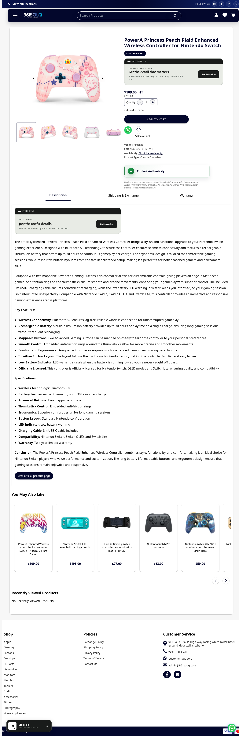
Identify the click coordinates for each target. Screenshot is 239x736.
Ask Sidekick (209, 74)
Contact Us (90, 664)
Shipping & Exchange (123, 195)
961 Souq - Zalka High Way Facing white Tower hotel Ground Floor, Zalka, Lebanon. (201, 643)
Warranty (186, 195)
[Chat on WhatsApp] (232, 728)
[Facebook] (221, 4)
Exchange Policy (93, 642)
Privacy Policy (91, 653)
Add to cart (156, 119)
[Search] (175, 15)
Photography (12, 708)
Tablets (8, 686)
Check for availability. (150, 153)
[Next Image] (102, 78)
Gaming (9, 647)
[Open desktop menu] (15, 15)
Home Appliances (15, 713)
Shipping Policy (93, 647)
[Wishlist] (224, 15)
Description (58, 195)
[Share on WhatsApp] (128, 130)
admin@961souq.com (182, 665)
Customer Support (180, 658)
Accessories (11, 697)
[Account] (216, 15)
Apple (7, 642)
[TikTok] (228, 4)
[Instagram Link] (177, 674)
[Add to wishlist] (138, 130)
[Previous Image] (33, 78)
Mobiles (9, 680)
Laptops (9, 653)
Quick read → (106, 224)
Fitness (8, 702)
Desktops (9, 658)
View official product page (33, 476)
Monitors (9, 675)
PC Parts (9, 664)
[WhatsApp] (236, 4)
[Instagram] (214, 4)
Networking (11, 669)
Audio (7, 691)
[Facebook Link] (167, 674)
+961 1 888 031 (177, 651)
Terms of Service (93, 658)
